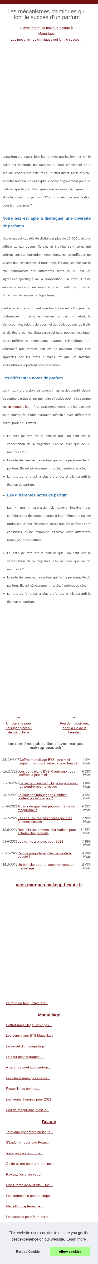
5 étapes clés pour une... (24, 1153)
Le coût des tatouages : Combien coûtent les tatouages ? (43, 796)
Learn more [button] (76, 1239)
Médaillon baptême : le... (24, 1206)
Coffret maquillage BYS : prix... (29, 1025)
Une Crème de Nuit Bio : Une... (29, 1185)
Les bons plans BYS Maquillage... (31, 1035)
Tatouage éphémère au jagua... (29, 1132)
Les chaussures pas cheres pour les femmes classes (45, 819)
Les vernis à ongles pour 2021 (40, 841)
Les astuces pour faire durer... (28, 1217)
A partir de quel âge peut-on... (28, 1067)
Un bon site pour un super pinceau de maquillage (18, 727)
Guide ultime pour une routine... (30, 1164)
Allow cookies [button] (70, 1251)
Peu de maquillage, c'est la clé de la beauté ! (74, 727)
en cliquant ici (17, 407)
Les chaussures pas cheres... (28, 1078)
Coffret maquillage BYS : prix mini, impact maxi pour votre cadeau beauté (49, 761)
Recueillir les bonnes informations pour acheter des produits (47, 831)
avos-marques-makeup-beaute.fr (48, 28)
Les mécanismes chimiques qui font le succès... (46, 39)
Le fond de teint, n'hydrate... (27, 1003)
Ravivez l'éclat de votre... (25, 1174)
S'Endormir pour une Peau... (27, 1142)
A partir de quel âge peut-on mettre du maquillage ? (46, 808)
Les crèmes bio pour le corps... (29, 1196)
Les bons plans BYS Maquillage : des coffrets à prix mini (47, 773)
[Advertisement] (49, 94)
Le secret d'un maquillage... (27, 1046)
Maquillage (46, 33)
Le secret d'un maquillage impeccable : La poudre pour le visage (49, 784)
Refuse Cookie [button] (28, 1251)
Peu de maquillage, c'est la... (27, 1110)
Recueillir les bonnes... (23, 1088)
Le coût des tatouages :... (25, 1057)
